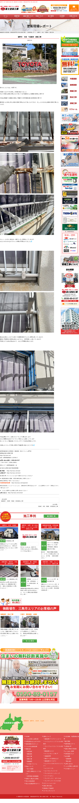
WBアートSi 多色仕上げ (51, 758)
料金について (39, 16)
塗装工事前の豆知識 (71, 749)
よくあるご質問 (69, 751)
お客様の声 (68, 746)
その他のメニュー (70, 768)
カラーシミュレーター (49, 783)
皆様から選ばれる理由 (32, 778)
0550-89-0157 (15, 460)
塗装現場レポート (70, 744)
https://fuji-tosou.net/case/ (13, 470)
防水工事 (29, 756)
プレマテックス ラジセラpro (53, 781)
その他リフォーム (32, 764)
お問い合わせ (73, 16)
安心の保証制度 (30, 781)
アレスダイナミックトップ (52, 773)
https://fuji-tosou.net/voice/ (14, 473)
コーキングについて (49, 791)
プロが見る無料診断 (31, 746)
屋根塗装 (29, 754)
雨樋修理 (29, 761)
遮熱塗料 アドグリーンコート (53, 739)
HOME (5, 16)
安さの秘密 (30, 769)
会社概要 (62, 16)
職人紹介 (68, 761)
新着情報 (68, 759)
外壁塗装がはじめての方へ (33, 741)
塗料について (47, 736)
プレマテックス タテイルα (53, 778)
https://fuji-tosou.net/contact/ (15, 492)
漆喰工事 (29, 759)
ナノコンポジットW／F (51, 753)
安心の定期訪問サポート (33, 783)
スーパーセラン (49, 776)
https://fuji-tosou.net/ (5, 455)
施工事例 (50, 16)
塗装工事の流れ (28, 16)
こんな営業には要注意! (71, 766)
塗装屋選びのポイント (32, 744)
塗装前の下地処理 (48, 788)
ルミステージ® (49, 768)
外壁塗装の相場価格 (32, 776)
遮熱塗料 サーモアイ (50, 761)
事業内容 (17, 16)
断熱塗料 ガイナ (49, 751)
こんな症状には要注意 (32, 739)
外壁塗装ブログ (69, 754)
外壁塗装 (29, 751)
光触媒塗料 (48, 756)
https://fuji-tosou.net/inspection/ (19, 483)
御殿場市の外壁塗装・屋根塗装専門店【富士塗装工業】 (33, 796)
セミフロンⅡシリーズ (51, 771)
